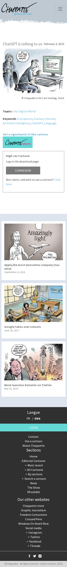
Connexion (23, 170)
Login (33, 427)
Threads (35, 546)
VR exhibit (33, 492)
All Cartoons (35, 470)
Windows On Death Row (33, 523)
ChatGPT (37, 123)
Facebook (35, 541)
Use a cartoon (33, 441)
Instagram (35, 532)
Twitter (35, 537)
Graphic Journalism (33, 510)
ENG (37, 418)
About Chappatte (34, 445)
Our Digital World (25, 111)
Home (33, 456)
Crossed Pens (33, 519)
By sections (35, 474)
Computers (25, 119)
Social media (33, 528)
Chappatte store (33, 506)
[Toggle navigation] (60, 9)
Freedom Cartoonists (33, 514)
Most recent (35, 465)
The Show (33, 487)
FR (28, 418)
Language (50, 123)
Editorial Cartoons (33, 461)
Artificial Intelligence (16, 123)
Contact (33, 436)
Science (38, 119)
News (33, 483)
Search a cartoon (35, 478)
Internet (49, 119)
